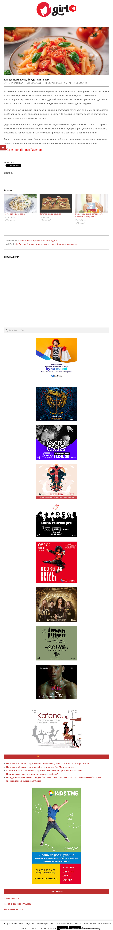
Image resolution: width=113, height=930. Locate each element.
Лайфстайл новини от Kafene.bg (58, 757)
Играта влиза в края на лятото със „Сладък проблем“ (32, 774)
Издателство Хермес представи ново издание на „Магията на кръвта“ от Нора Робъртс (48, 763)
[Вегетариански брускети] (56, 203)
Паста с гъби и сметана (14, 214)
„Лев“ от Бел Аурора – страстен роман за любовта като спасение (46, 244)
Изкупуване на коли (13, 909)
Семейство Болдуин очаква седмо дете (37, 240)
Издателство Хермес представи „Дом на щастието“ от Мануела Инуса (40, 767)
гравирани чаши (11, 898)
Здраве (52, 83)
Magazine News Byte (53, 925)
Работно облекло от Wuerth (17, 904)
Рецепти (60, 83)
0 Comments (80, 83)
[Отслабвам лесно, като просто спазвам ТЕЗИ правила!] (91, 203)
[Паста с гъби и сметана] (20, 203)
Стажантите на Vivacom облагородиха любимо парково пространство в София (44, 770)
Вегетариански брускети (51, 214)
